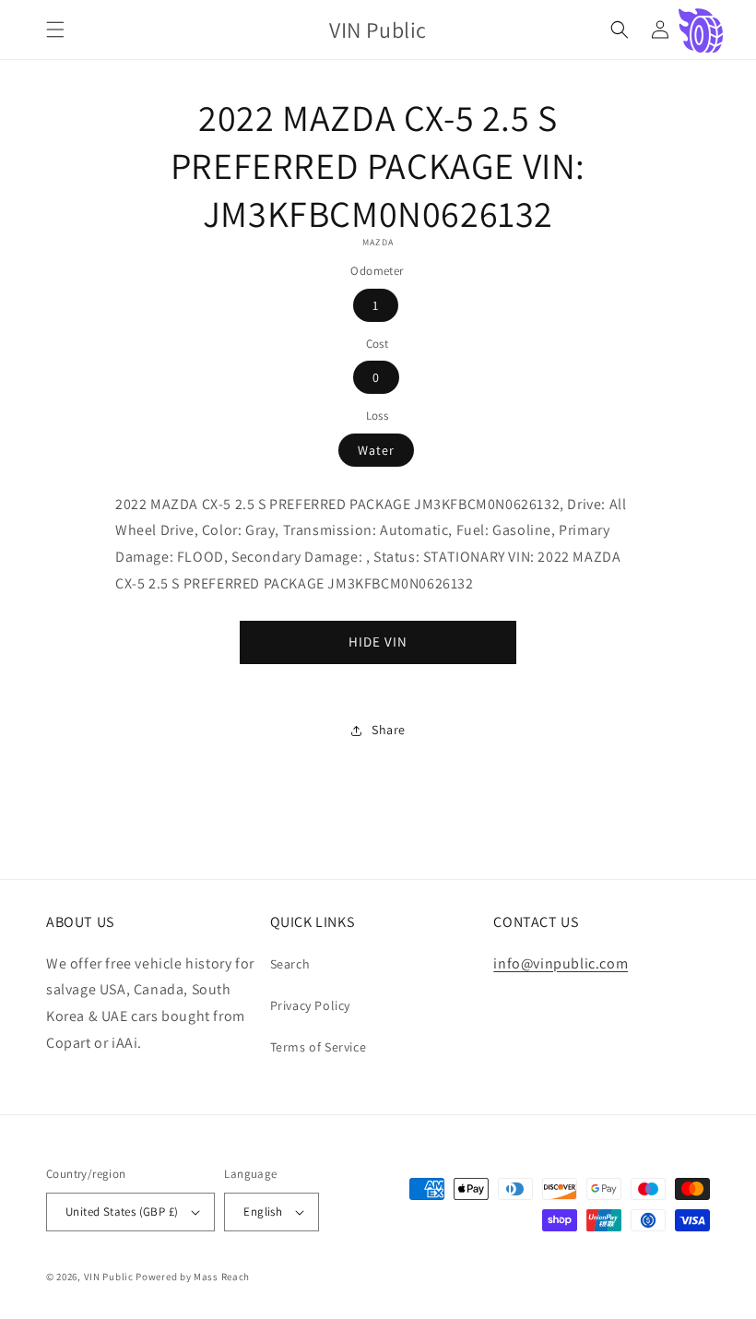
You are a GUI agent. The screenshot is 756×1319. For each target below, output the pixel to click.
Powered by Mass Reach (193, 1276)
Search (290, 964)
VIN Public (109, 1276)
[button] (55, 29)
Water (376, 450)
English (262, 1211)
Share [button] (389, 729)
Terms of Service (318, 1047)
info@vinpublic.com (560, 963)
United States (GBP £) (121, 1211)
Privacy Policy (310, 1005)
